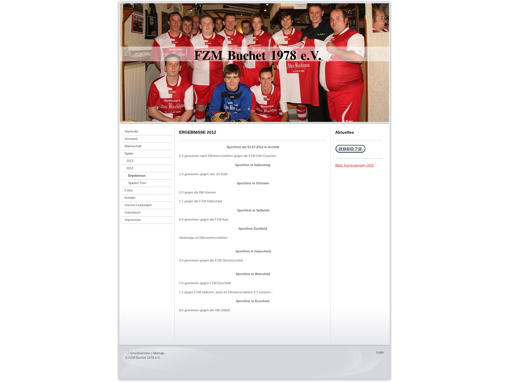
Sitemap (158, 353)
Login (380, 352)
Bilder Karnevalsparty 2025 (354, 165)
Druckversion (140, 353)
